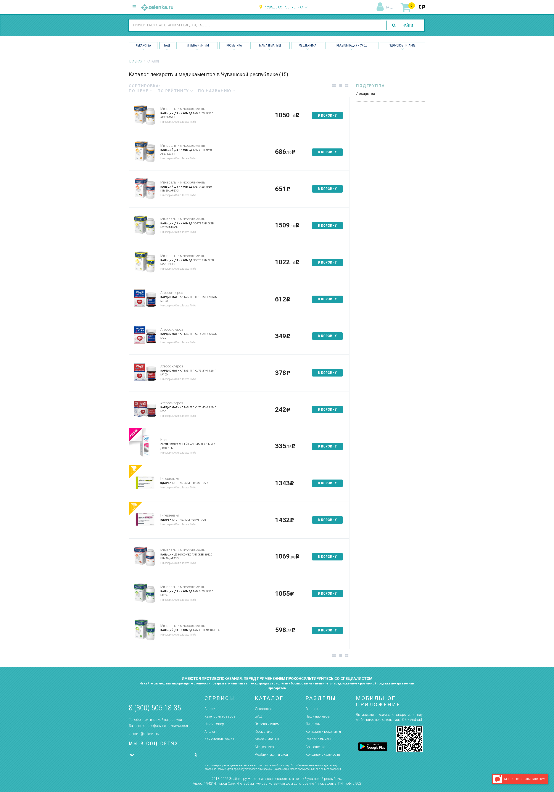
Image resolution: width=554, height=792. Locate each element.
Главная (135, 61)
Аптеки (210, 709)
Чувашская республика (284, 7)
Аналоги (211, 731)
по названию (215, 91)
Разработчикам (318, 739)
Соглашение (315, 747)
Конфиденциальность (323, 754)
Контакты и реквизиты (323, 731)
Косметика (234, 45)
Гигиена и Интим (197, 45)
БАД (167, 45)
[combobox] (255, 25)
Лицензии (313, 724)
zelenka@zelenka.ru (144, 734)
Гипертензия (169, 478)
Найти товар (214, 724)
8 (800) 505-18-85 (155, 707)
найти (408, 25)
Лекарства (143, 45)
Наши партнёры (318, 716)
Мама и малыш (270, 45)
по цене (139, 91)
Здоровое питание (403, 45)
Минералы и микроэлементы (183, 109)
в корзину (327, 115)
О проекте (314, 709)
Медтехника (307, 45)
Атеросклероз (171, 293)
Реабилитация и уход (352, 45)
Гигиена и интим (267, 724)
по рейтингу (174, 91)
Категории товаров (220, 716)
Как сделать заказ (219, 739)
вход (389, 7)
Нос (163, 440)
